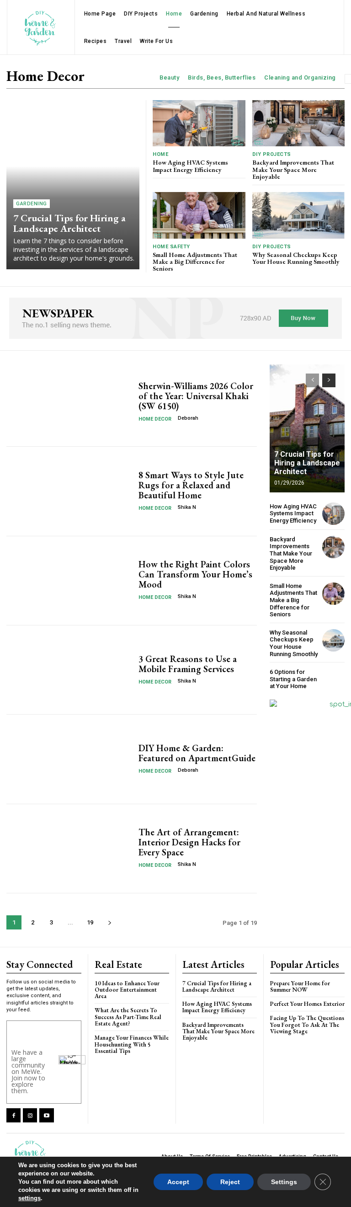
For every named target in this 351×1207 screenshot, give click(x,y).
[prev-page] (312, 380)
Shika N (187, 507)
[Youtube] (46, 1115)
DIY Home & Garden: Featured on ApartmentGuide (196, 753)
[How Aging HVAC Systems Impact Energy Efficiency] (199, 123)
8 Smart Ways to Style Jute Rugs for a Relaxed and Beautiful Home (191, 485)
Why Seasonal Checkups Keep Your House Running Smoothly (296, 258)
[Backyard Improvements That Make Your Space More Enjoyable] (298, 123)
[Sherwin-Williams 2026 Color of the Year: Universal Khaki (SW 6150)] (69, 401)
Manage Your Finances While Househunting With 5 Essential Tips (132, 1044)
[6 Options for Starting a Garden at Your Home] (333, 679)
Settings (284, 1182)
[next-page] (109, 922)
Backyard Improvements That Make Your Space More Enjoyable (293, 169)
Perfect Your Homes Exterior (307, 1004)
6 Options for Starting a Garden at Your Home (293, 678)
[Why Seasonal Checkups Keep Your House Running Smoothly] (298, 215)
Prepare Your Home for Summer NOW (300, 986)
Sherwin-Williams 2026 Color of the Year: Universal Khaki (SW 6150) (195, 396)
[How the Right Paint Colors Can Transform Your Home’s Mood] (69, 580)
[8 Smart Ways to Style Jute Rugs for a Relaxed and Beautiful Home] (69, 491)
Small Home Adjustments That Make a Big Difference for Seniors (195, 262)
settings (29, 1198)
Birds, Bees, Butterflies (221, 77)
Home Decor (154, 419)
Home (160, 154)
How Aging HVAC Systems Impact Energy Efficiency (190, 165)
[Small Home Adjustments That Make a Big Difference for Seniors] (199, 215)
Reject (230, 1182)
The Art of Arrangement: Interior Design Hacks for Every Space (189, 842)
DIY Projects (271, 154)
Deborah (188, 418)
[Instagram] (30, 1115)
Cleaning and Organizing (300, 77)
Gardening (31, 204)
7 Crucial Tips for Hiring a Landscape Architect (69, 223)
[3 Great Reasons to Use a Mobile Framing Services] (69, 669)
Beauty (169, 77)
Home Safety (171, 246)
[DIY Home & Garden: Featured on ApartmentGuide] (69, 758)
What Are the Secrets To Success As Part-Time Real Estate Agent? (128, 1016)
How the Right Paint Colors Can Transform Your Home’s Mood (195, 574)
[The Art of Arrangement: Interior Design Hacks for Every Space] (69, 848)
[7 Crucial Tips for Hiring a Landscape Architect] (72, 184)
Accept (178, 1182)
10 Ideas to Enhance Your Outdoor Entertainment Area (127, 989)
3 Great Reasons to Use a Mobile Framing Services (187, 664)
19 (90, 922)
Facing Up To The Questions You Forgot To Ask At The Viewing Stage (307, 1024)
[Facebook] (13, 1115)
